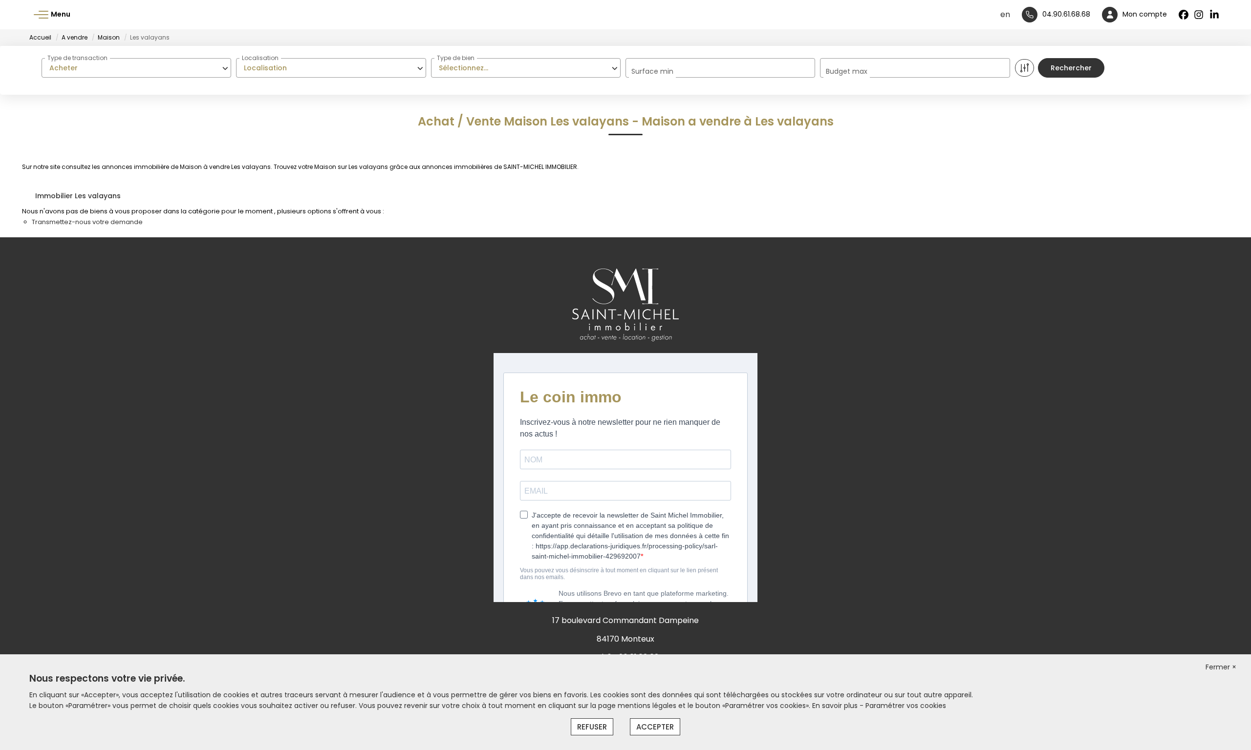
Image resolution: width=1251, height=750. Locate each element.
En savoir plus (836, 705)
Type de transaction (77, 58)
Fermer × (1221, 667)
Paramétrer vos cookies (905, 705)
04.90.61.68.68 (1066, 14)
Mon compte (1144, 14)
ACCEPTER (655, 727)
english (1005, 14)
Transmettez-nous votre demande (87, 222)
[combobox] (136, 68)
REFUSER (592, 727)
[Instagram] (1199, 15)
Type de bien (456, 58)
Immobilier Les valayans (78, 196)
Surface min (652, 71)
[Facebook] (1183, 15)
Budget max (846, 71)
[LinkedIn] (1215, 15)
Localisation (260, 58)
